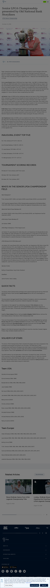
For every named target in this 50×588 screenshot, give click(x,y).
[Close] (47, 579)
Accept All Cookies (34, 585)
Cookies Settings (8, 585)
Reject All (44, 585)
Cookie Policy (28, 582)
